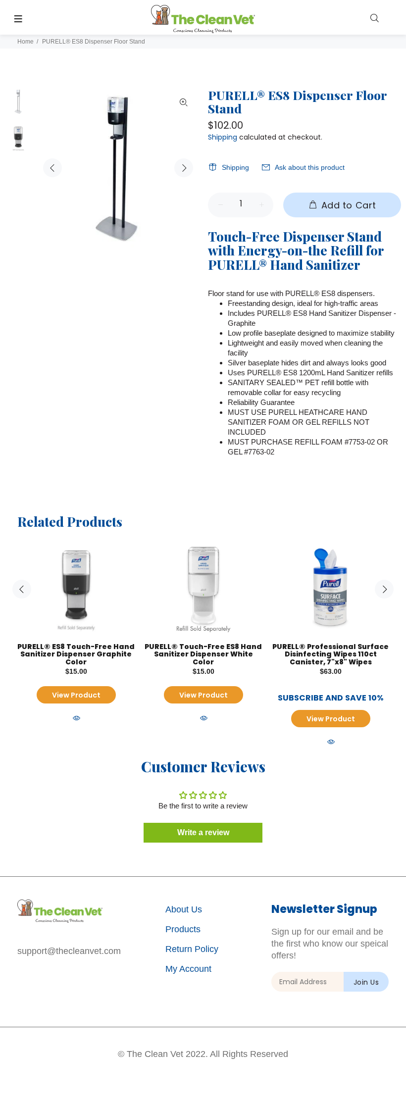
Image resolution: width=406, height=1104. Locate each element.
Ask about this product (310, 167)
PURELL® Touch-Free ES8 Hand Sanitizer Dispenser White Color (203, 654)
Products (183, 929)
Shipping (222, 137)
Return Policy (191, 949)
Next (183, 167)
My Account (188, 969)
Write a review (203, 832)
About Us (183, 909)
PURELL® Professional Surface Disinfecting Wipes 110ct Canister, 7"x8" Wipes (330, 654)
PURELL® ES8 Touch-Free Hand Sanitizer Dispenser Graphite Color (76, 654)
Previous (52, 167)
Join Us (366, 982)
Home (25, 41)
